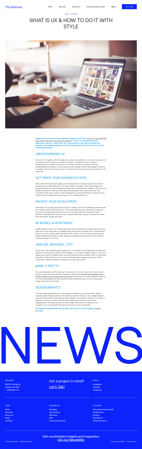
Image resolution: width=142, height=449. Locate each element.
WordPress (98, 418)
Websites (53, 415)
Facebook (97, 390)
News (7, 418)
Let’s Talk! (57, 386)
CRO (51, 418)
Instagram (97, 384)
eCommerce (54, 412)
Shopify (96, 415)
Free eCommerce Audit (95, 7)
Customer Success (57, 420)
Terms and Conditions (117, 441)
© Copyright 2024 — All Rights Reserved (19, 441)
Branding (53, 409)
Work (50, 7)
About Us (76, 7)
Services (62, 7)
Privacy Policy (131, 441)
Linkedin (96, 387)
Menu (114, 7)
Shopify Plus (98, 412)
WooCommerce (100, 420)
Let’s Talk (129, 7)
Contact (8, 420)
